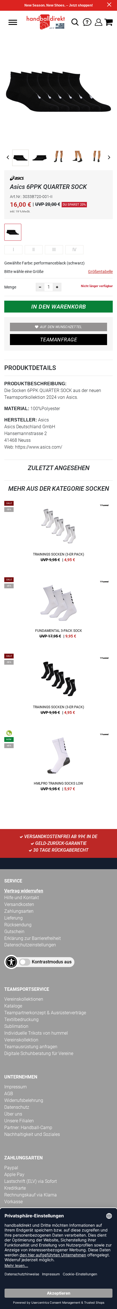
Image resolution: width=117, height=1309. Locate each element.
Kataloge (13, 1006)
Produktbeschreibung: (35, 383)
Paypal (11, 1167)
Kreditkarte (15, 1188)
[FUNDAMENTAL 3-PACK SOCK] (58, 609)
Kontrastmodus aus (52, 961)
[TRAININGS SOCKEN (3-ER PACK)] (58, 533)
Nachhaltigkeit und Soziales (32, 1134)
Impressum (15, 1087)
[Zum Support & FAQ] (87, 21)
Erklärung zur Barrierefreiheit (32, 938)
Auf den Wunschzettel (61, 327)
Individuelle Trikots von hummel (36, 1033)
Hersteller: (20, 419)
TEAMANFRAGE (58, 340)
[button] (12, 22)
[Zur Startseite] (44, 22)
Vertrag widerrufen (23, 891)
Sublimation (16, 1026)
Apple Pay (14, 1174)
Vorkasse (13, 1201)
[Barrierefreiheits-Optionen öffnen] (11, 962)
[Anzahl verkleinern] (40, 287)
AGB (8, 1093)
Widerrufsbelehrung (23, 1100)
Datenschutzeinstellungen (30, 945)
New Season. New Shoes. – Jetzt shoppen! (58, 5)
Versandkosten (19, 904)
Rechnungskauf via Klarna (30, 1195)
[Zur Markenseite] (17, 179)
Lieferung (13, 918)
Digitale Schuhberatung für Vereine (38, 1053)
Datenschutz (16, 1107)
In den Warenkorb (58, 306)
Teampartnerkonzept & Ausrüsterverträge (45, 1012)
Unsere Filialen (19, 1120)
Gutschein (14, 931)
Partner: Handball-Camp (28, 1127)
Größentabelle (100, 272)
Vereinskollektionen (23, 999)
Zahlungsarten (19, 911)
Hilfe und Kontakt (21, 897)
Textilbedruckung (21, 1019)
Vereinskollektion (21, 1040)
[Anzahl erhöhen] (57, 287)
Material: (16, 408)
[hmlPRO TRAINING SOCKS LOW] (58, 762)
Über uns (13, 1114)
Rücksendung (18, 924)
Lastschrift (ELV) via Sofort (30, 1181)
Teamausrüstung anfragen (30, 1046)
